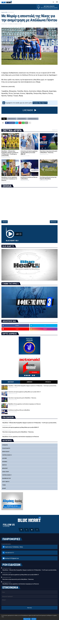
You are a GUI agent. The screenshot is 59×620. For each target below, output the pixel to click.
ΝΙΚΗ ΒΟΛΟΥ (11, 12)
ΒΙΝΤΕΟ (4, 465)
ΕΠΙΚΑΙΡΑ (5, 445)
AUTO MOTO (5, 481)
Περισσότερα (27, 618)
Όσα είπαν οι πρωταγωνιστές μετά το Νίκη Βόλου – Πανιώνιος (48, 151)
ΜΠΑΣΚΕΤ (5, 468)
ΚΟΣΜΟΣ (4, 461)
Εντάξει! (34, 618)
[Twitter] (16, 123)
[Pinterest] (20, 123)
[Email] (26, 123)
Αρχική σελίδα (4, 12)
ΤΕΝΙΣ (4, 485)
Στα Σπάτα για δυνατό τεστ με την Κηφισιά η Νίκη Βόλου (48, 178)
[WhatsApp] (23, 123)
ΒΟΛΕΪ (4, 488)
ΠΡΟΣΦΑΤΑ (48, 382)
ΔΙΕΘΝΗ (4, 458)
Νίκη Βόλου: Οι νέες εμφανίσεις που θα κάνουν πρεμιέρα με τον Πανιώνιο (9, 179)
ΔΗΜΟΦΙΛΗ (29, 382)
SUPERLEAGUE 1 (7, 475)
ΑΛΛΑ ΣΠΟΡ (5, 471)
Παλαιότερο (53, 221)
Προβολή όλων (55, 130)
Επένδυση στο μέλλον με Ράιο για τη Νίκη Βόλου (29, 178)
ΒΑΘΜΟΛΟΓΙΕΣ (6, 478)
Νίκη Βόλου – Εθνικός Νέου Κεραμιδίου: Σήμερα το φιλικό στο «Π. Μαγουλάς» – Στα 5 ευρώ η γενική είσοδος (9, 153)
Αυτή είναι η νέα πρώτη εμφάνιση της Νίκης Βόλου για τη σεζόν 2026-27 (29, 152)
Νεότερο (5, 221)
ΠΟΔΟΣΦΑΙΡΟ (21, 118)
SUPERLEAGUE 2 (33, 118)
